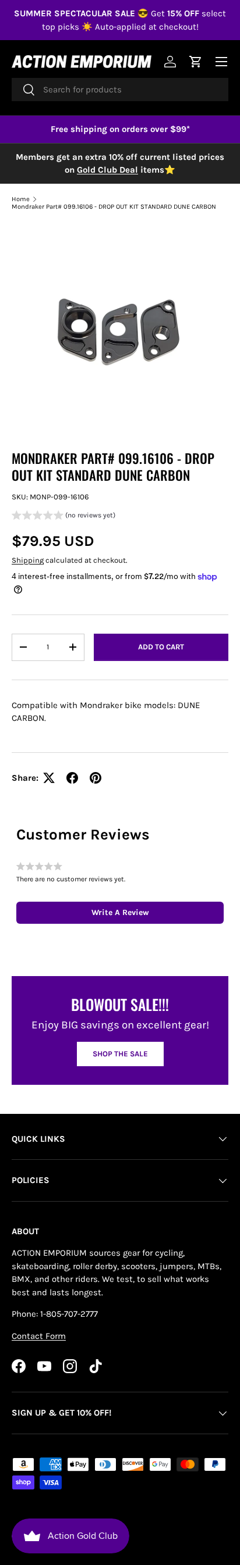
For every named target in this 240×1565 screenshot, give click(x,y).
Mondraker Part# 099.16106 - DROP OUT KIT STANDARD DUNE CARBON (114, 206)
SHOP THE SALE (120, 1053)
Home (21, 199)
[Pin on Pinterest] (95, 777)
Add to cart (161, 646)
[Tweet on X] (49, 777)
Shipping (28, 560)
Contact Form (39, 1336)
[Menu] (221, 61)
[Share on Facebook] (72, 777)
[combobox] (120, 89)
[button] (63, 516)
